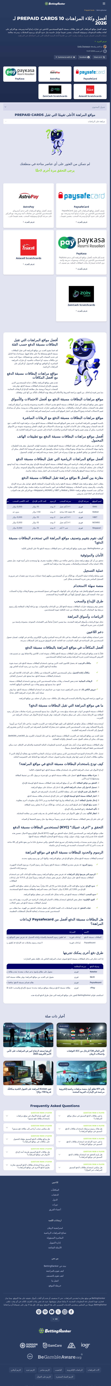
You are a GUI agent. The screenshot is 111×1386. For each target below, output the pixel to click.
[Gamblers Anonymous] (71, 1345)
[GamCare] (52, 1345)
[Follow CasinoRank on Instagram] (64, 1312)
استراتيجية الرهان (55, 1227)
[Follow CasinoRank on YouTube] (51, 1312)
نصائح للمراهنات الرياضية (55, 1232)
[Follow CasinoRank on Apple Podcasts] (38, 1312)
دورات (55, 1204)
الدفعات (55, 1194)
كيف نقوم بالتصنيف (55, 1275)
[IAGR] (85, 1345)
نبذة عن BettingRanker (55, 1265)
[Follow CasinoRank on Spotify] (45, 1312)
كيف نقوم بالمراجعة (55, 1270)
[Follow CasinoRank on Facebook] (71, 1312)
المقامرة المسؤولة (55, 1237)
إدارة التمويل (55, 1242)
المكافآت (55, 1189)
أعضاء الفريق (55, 1209)
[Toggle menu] (104, 3)
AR (56, 1319)
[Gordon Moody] (28, 1345)
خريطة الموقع (55, 1285)
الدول (55, 1199)
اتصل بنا (54, 1280)
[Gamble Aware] (60, 1356)
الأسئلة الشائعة (55, 1247)
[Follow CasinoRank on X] (58, 1312)
